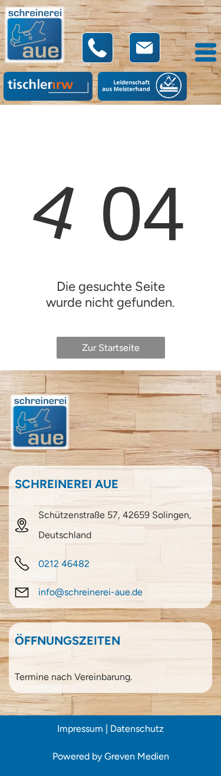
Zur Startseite (111, 347)
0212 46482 (64, 563)
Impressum (80, 728)
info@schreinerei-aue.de (90, 592)
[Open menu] (205, 52)
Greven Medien (136, 756)
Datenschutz (137, 728)
